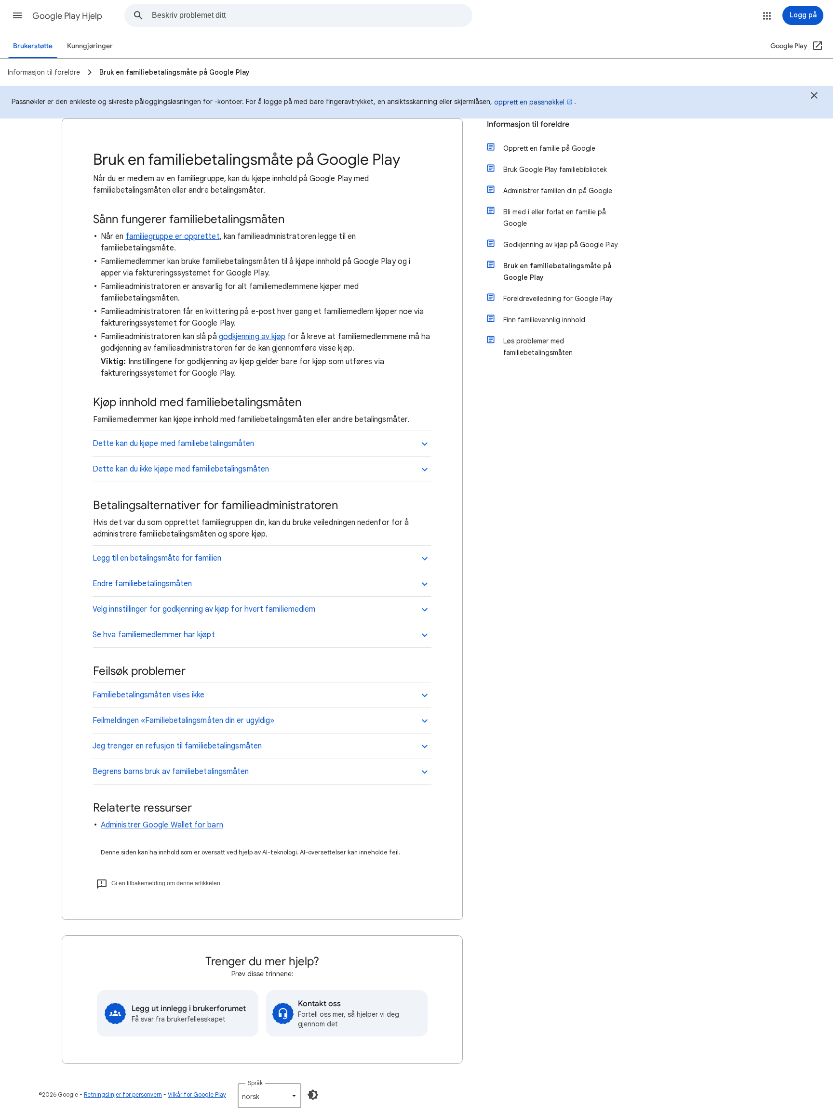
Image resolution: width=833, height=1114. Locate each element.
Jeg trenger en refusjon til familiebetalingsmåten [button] (177, 746)
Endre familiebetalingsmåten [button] (142, 584)
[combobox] (312, 15)
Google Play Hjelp (67, 16)
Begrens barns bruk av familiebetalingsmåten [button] (171, 771)
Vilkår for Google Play (197, 1094)
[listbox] (269, 1095)
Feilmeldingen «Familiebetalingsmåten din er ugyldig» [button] (183, 720)
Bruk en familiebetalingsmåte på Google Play (557, 272)
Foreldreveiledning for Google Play (558, 298)
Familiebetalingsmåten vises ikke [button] (149, 695)
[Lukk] (814, 96)
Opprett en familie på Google (549, 148)
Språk (255, 1083)
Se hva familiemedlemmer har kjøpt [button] (154, 635)
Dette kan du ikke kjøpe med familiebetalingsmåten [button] (181, 469)
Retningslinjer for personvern (123, 1094)
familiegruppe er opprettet (173, 236)
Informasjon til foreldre (528, 124)
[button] (17, 15)
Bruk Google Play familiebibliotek (555, 169)
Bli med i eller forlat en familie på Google (554, 218)
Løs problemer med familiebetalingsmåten (538, 347)
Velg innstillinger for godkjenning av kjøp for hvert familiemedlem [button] (204, 609)
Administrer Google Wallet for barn (162, 825)
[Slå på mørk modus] (312, 1094)
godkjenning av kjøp (252, 336)
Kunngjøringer (90, 46)
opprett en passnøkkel (529, 102)
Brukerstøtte (33, 46)
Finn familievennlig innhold (544, 319)
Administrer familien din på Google (557, 190)
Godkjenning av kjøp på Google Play (560, 244)
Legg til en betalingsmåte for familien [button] (157, 558)
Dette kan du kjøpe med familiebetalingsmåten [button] (174, 443)
